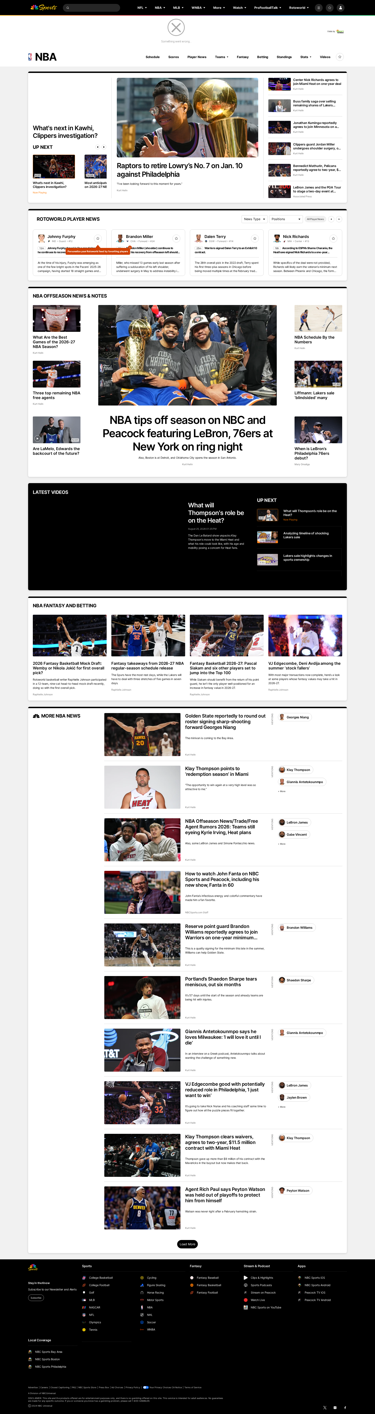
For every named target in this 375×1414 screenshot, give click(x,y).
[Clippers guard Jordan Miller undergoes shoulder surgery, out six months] (279, 148)
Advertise (33, 1387)
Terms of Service (193, 1387)
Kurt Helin (122, 190)
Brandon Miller (139, 236)
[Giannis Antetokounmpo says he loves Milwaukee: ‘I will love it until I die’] (142, 1050)
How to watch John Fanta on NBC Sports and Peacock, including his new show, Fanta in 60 (222, 879)
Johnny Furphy (61, 236)
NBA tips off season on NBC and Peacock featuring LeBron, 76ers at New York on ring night (188, 433)
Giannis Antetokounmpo (305, 782)
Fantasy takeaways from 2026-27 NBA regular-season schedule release (147, 665)
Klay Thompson (298, 770)
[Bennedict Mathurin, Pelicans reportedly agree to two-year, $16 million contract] (279, 170)
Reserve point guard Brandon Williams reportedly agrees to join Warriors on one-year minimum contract (221, 931)
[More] (319, 8)
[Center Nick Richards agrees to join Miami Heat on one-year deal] (279, 84)
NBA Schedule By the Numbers (315, 339)
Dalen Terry (215, 236)
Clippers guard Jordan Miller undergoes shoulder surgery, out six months (317, 146)
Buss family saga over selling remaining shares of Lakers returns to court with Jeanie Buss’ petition (314, 103)
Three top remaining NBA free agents (56, 395)
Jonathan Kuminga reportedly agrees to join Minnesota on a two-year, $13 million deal (315, 125)
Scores (173, 57)
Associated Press (302, 196)
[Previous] (97, 147)
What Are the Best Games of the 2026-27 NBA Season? (54, 342)
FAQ (74, 1387)
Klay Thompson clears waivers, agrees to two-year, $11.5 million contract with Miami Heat (220, 1142)
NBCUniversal (49, 1393)
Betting (262, 57)
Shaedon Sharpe (299, 980)
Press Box (104, 1387)
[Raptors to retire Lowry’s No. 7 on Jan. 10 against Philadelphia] (187, 117)
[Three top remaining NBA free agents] (56, 374)
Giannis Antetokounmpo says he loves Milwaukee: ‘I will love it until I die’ (223, 1037)
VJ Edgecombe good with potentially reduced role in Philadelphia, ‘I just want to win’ (225, 1089)
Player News (197, 57)
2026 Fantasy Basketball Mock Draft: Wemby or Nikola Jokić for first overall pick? (68, 668)
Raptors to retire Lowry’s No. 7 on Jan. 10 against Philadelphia (180, 170)
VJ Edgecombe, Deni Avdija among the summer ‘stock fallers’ (304, 665)
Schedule (153, 57)
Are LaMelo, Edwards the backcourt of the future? (56, 451)
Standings (284, 57)
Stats (304, 57)
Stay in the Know (39, 1283)
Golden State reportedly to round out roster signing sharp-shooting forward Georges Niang (225, 721)
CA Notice (177, 1387)
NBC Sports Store (87, 1387)
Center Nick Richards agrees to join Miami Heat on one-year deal (317, 82)
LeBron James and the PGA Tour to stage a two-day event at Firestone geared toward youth (317, 189)
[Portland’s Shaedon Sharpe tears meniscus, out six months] (142, 997)
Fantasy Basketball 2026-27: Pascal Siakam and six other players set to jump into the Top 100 (223, 668)
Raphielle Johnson (43, 694)
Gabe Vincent (297, 834)
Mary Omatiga (302, 464)
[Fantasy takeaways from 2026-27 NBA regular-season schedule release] (148, 635)
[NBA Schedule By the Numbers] (318, 318)
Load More (188, 1244)
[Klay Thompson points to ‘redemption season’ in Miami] (142, 787)
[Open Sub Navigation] (146, 8)
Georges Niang (298, 717)
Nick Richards (296, 236)
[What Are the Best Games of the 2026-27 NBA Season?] (56, 318)
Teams (220, 57)
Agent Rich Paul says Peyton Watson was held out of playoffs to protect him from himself (225, 1194)
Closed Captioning (60, 1387)
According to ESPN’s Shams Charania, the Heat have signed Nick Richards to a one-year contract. (302, 252)
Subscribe (36, 1297)
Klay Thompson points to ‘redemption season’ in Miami (216, 771)
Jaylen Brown (297, 1097)
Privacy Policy (133, 1387)
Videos (325, 57)
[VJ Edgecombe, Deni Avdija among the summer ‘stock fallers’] (305, 635)
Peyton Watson (298, 1190)
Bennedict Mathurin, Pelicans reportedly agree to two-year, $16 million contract (317, 168)
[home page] (43, 8)
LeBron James (297, 822)
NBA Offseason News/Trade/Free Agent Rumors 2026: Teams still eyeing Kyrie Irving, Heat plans (221, 826)
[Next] (104, 147)
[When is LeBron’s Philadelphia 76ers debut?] (318, 429)
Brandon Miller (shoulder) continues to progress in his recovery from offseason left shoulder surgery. (148, 252)
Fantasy (243, 57)
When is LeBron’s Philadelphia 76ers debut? (312, 453)
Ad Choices (117, 1387)
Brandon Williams (299, 928)
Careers (44, 1387)
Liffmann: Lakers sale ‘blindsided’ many (314, 395)
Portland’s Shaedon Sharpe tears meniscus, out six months (221, 981)
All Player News (315, 219)
